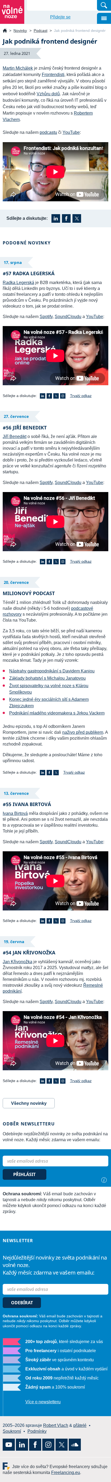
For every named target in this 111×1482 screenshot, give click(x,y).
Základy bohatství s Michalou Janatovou (47, 678)
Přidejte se (60, 17)
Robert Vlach (55, 1425)
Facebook (66, 218)
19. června (14, 941)
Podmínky (37, 1431)
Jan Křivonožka (17, 961)
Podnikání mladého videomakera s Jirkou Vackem (57, 713)
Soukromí (12, 1431)
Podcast (40, 30)
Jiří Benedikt (14, 436)
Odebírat (22, 1303)
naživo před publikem (82, 732)
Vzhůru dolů (48, 94)
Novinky (20, 30)
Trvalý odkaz (81, 396)
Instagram (62, 396)
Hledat (104, 5)
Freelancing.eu (7, 1466)
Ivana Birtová (15, 813)
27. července (16, 416)
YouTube (71, 132)
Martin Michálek (18, 68)
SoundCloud (75, 1445)
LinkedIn (55, 218)
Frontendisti (53, 74)
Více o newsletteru (43, 1402)
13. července (16, 793)
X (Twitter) (76, 218)
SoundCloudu (68, 316)
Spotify (46, 316)
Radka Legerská (18, 282)
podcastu (48, 132)
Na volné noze (5, 30)
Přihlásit (24, 1174)
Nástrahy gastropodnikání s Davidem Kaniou (52, 671)
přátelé (79, 1425)
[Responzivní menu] (104, 18)
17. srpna (13, 262)
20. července (16, 582)
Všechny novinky (29, 1103)
